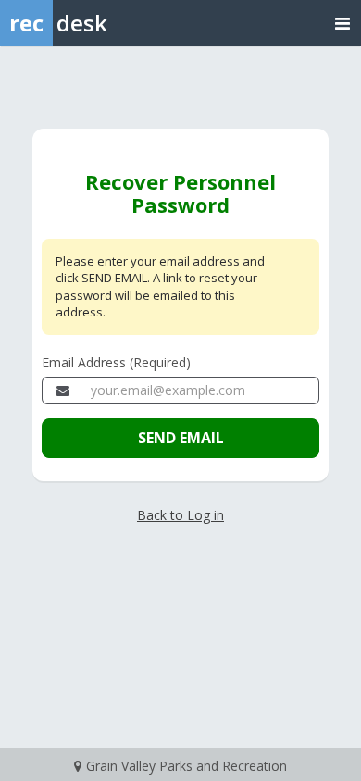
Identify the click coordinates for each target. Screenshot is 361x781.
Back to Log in (180, 515)
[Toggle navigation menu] (342, 23)
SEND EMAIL (181, 438)
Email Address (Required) (116, 362)
